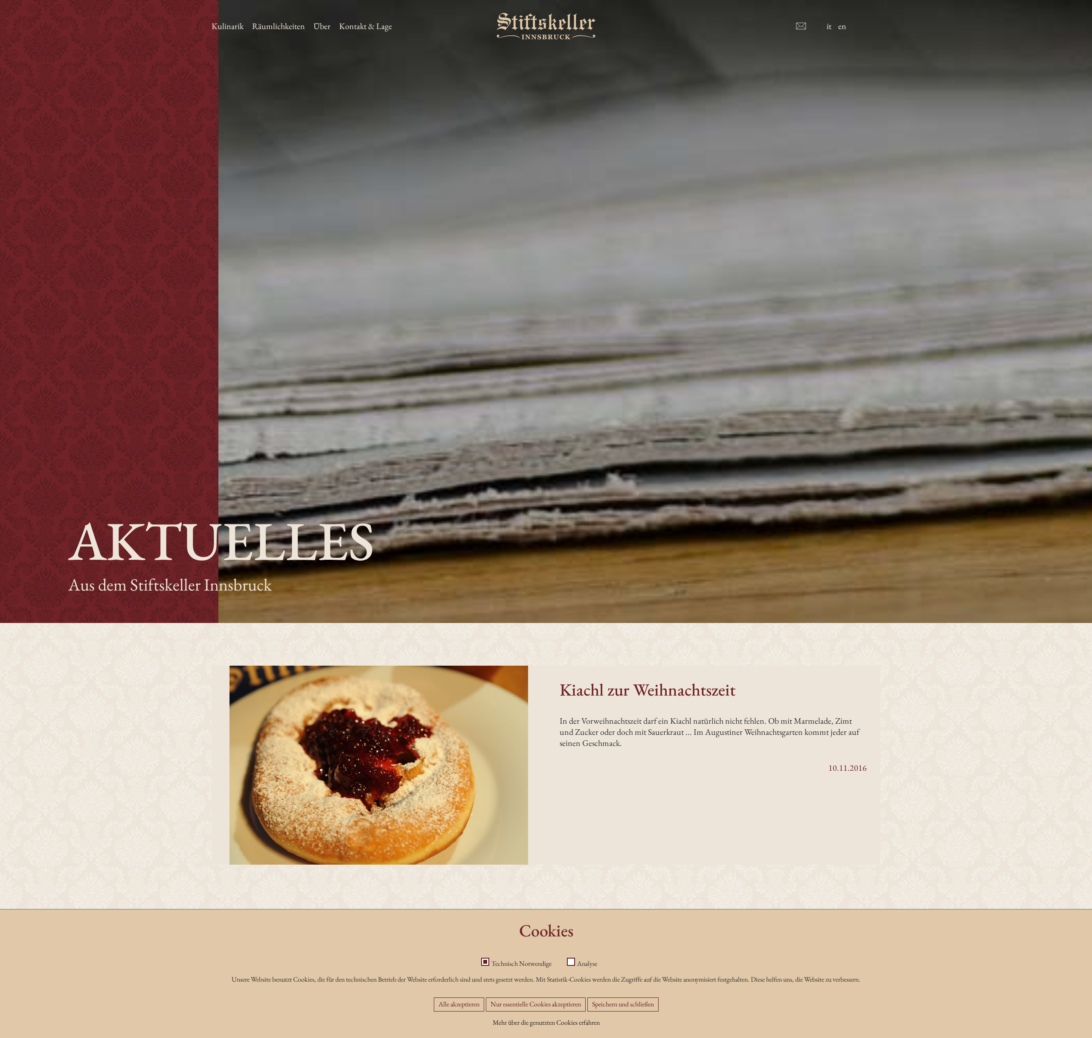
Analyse (587, 963)
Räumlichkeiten (278, 26)
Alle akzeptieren (459, 1004)
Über (322, 26)
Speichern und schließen (623, 1004)
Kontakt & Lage (365, 26)
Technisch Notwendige (521, 963)
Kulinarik (228, 26)
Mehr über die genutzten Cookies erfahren (546, 1022)
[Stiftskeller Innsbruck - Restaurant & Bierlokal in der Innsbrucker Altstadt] (546, 26)
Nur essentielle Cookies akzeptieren (536, 1004)
